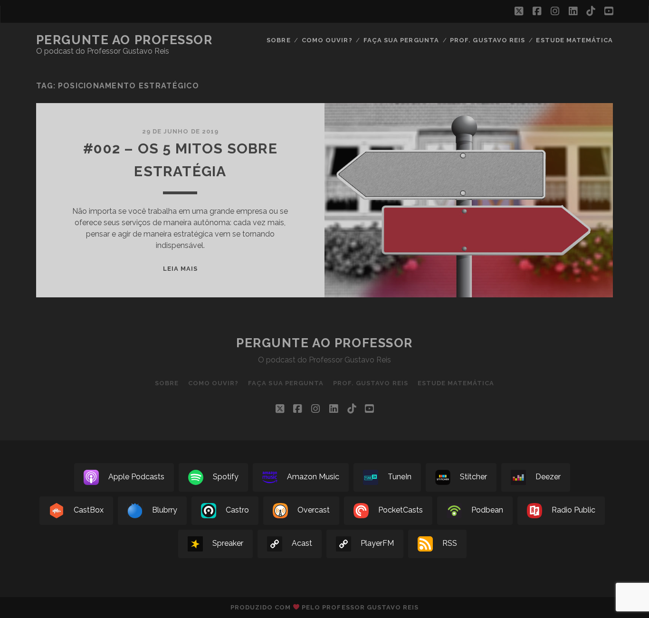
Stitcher (473, 477)
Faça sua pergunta (401, 40)
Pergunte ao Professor (124, 40)
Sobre (278, 40)
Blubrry (164, 510)
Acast (302, 543)
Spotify (226, 477)
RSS (449, 543)
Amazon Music (313, 477)
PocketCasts (400, 510)
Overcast (313, 510)
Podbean (487, 510)
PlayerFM (377, 543)
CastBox (89, 510)
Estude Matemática (574, 40)
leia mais (180, 268)
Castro (237, 510)
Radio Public (573, 510)
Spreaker (227, 543)
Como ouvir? (327, 40)
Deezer (548, 477)
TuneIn (399, 477)
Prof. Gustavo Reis (487, 40)
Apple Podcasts (136, 477)
